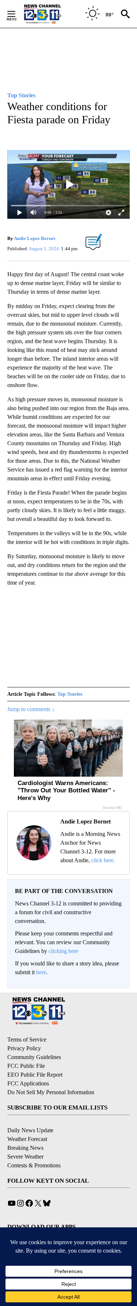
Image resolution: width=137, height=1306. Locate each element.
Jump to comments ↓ (31, 709)
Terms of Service (26, 1039)
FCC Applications (28, 1083)
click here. (103, 860)
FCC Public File (26, 1066)
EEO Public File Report (34, 1075)
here (41, 972)
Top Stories (69, 694)
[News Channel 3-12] (51, 14)
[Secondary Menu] (16, 14)
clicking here (63, 951)
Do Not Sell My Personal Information (50, 1092)
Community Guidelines (34, 1057)
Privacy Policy (24, 1048)
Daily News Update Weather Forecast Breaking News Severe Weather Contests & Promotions (34, 1147)
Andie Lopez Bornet (34, 238)
